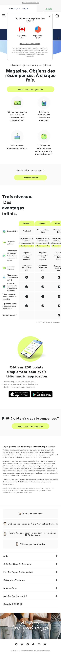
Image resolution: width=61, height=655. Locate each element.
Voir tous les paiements (30, 43)
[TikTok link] (33, 645)
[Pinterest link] (28, 645)
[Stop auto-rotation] (58, 38)
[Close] (49, 16)
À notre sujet (10, 588)
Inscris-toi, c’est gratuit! (30, 89)
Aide (5, 556)
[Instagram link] (22, 645)
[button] (22, 32)
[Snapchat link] (39, 645)
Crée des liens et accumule (17, 564)
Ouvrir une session (30, 177)
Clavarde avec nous (32, 513)
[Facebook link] (16, 645)
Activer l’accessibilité (30, 2)
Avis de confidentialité (24, 54)
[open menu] (3, 16)
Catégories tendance (14, 580)
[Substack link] (45, 645)
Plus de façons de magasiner (18, 572)
